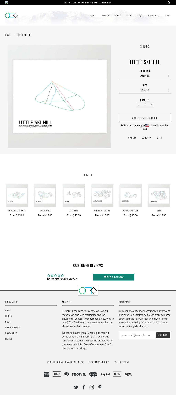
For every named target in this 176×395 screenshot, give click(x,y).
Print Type (145, 70)
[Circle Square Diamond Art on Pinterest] (99, 388)
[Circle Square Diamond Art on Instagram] (92, 388)
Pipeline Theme (122, 362)
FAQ (139, 15)
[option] (59, 96)
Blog (129, 15)
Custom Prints (13, 327)
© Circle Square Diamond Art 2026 (65, 362)
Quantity (145, 99)
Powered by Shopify (99, 362)
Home (93, 15)
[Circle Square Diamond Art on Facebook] (84, 388)
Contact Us (153, 15)
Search (9, 338)
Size (145, 85)
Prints (105, 15)
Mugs (118, 15)
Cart (168, 15)
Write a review (113, 277)
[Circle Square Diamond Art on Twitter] (76, 388)
